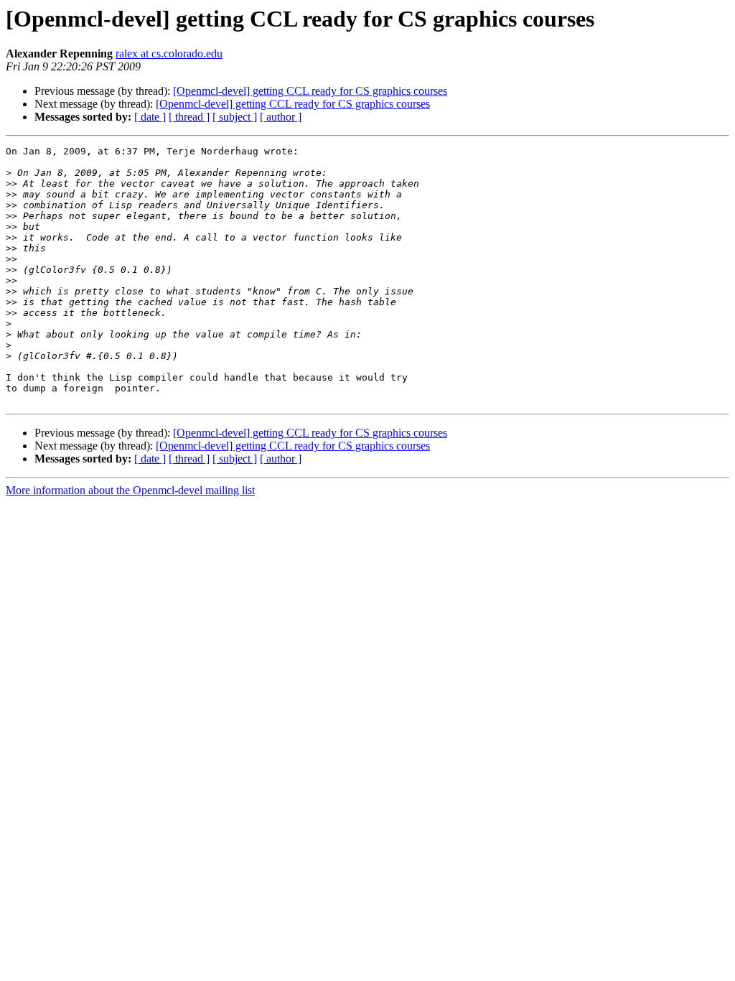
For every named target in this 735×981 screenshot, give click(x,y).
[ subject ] (234, 117)
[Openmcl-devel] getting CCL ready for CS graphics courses (310, 91)
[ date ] (150, 117)
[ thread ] (189, 117)
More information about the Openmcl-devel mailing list (130, 490)
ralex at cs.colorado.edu (169, 53)
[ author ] (280, 117)
